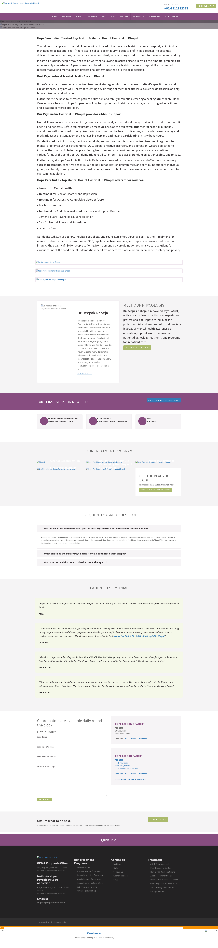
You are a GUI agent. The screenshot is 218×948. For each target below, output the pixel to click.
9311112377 (130, 738)
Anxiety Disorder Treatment (89, 879)
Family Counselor (157, 891)
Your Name (42, 737)
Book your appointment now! (163, 400)
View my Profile (84, 373)
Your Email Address (45, 747)
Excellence (94, 933)
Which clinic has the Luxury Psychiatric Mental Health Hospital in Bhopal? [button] (85, 553)
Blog (113, 16)
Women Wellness (120, 875)
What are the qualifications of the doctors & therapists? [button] (75, 562)
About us (66, 16)
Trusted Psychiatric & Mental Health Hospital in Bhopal (99, 38)
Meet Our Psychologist (137, 347)
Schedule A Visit (206, 6)
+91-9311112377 (176, 8)
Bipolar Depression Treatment (90, 875)
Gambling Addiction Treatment (164, 883)
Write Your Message (46, 766)
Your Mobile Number (46, 756)
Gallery (124, 16)
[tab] (109, 528)
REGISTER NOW (171, 16)
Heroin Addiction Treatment (162, 872)
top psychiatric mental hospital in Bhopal (146, 127)
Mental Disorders (84, 867)
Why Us (79, 16)
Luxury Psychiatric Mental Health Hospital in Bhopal (139, 636)
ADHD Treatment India (160, 864)
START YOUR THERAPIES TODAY (156, 490)
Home (54, 16)
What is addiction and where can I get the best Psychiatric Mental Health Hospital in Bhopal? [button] (96, 528)
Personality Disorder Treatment (164, 879)
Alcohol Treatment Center (161, 875)
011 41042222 (141, 738)
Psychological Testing (86, 890)
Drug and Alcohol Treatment (89, 871)
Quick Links (109, 840)
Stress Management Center (162, 887)
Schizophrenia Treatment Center (91, 883)
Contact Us (138, 16)
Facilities (92, 16)
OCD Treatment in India (87, 887)
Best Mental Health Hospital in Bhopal (97, 657)
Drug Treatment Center (160, 868)
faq (103, 16)
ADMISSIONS (154, 16)
